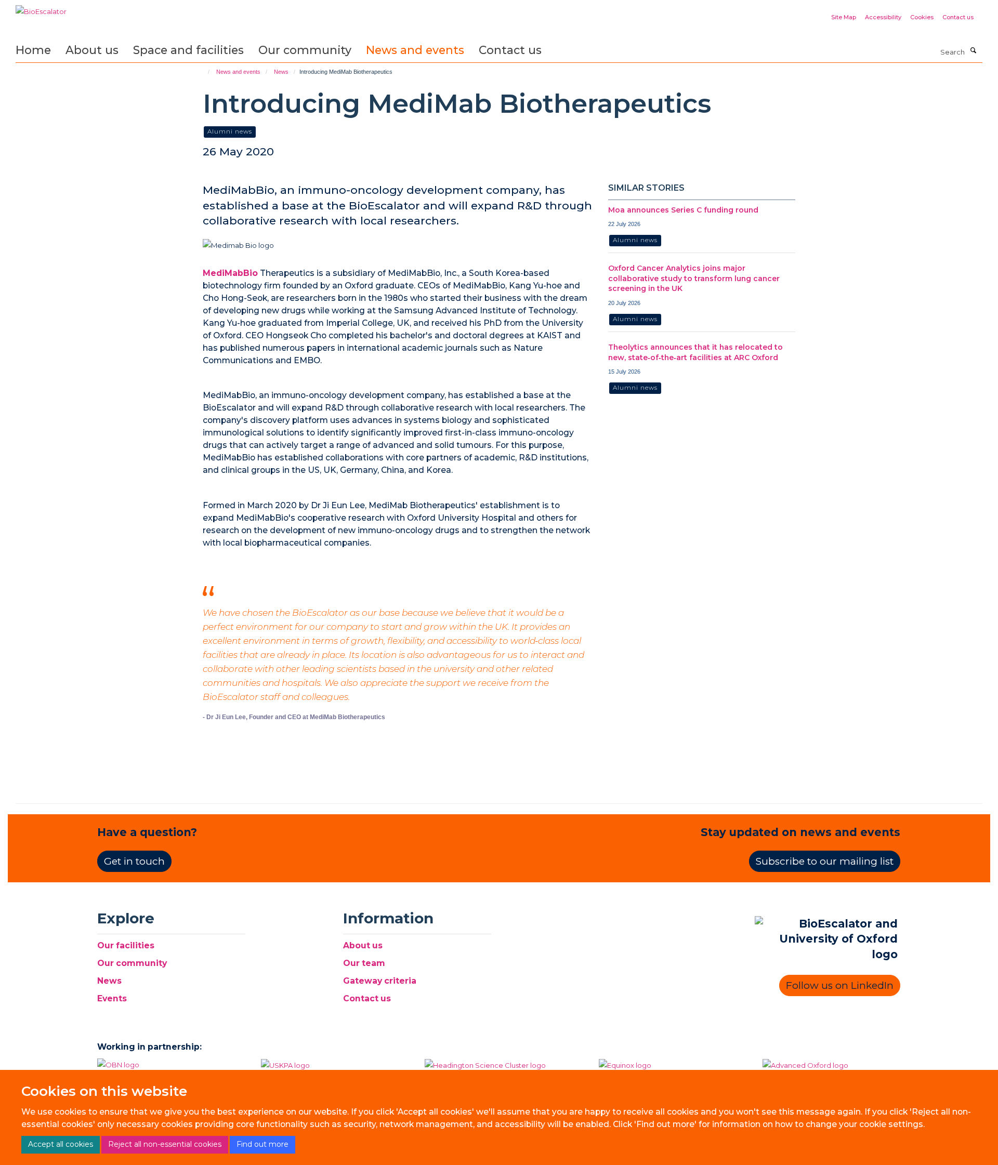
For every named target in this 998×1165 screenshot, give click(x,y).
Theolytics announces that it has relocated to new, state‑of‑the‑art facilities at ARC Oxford (695, 352)
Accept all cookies (60, 1144)
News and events (415, 50)
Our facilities (125, 945)
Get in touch (134, 861)
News (281, 72)
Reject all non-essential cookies (164, 1144)
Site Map (843, 17)
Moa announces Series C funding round (683, 210)
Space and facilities (188, 50)
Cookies (922, 17)
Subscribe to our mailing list (825, 861)
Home (33, 50)
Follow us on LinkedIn (840, 985)
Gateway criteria (379, 981)
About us (92, 50)
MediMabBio (230, 273)
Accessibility (883, 17)
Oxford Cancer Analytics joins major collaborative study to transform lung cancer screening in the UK (694, 278)
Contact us (958, 17)
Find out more (262, 1144)
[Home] (204, 71)
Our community (304, 50)
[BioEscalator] (41, 8)
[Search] (973, 51)
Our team (364, 963)
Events (112, 998)
